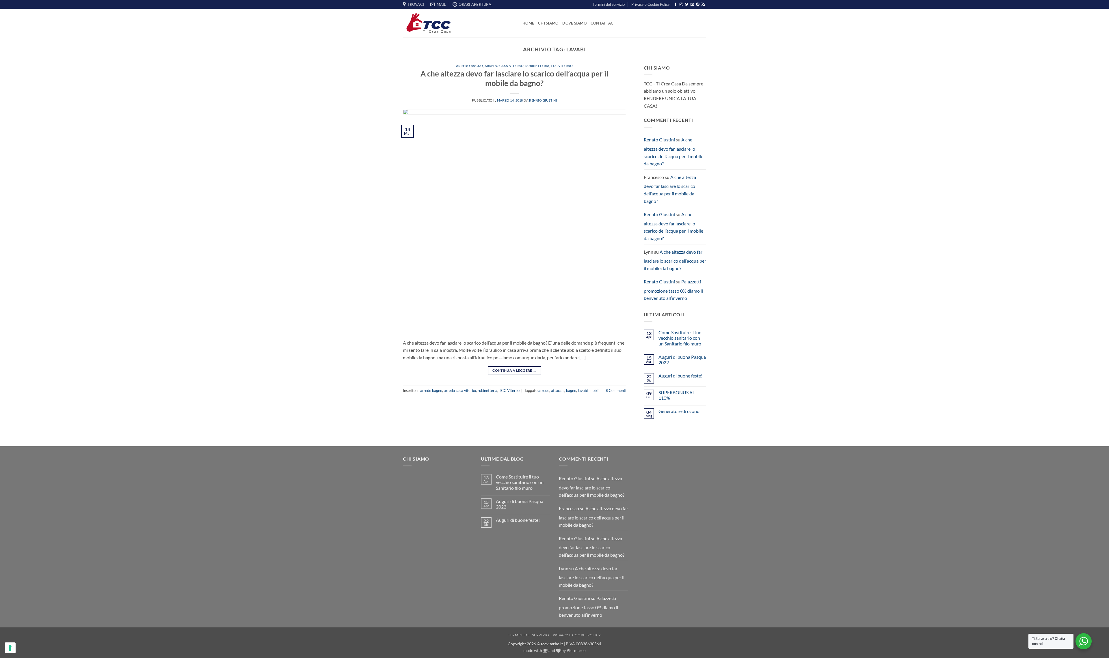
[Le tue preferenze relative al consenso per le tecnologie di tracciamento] (10, 647)
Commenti (616, 390)
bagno (571, 390)
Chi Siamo (548, 23)
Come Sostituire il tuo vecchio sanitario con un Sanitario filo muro (680, 338)
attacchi (557, 390)
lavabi (583, 390)
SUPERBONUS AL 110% (676, 395)
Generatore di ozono (678, 411)
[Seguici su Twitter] (687, 5)
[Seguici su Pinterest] (697, 5)
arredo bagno (469, 66)
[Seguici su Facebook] (675, 5)
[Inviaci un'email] (692, 5)
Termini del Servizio (609, 4)
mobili (594, 390)
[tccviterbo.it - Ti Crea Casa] (458, 23)
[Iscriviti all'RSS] (703, 5)
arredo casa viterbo (504, 66)
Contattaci (603, 23)
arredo (543, 390)
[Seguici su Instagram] (681, 5)
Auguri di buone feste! (680, 375)
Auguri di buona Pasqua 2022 (682, 359)
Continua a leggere (514, 370)
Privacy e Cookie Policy (650, 4)
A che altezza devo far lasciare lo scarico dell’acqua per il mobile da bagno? (673, 151)
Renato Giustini (543, 100)
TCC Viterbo (562, 66)
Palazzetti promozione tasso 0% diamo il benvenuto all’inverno (673, 290)
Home (528, 23)
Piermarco (576, 650)
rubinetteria (537, 66)
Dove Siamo (574, 23)
